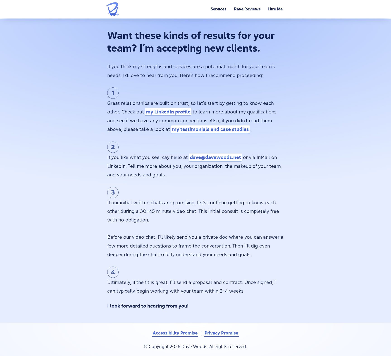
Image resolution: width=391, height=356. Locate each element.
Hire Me (275, 9)
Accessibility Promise (175, 333)
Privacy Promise (221, 333)
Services (218, 9)
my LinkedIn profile (168, 111)
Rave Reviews (247, 9)
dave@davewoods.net (215, 157)
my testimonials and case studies (210, 129)
